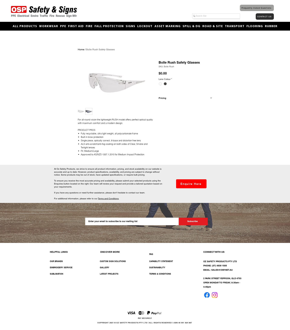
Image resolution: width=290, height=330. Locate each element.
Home (81, 49)
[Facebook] (207, 295)
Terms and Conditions (108, 198)
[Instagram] (214, 295)
